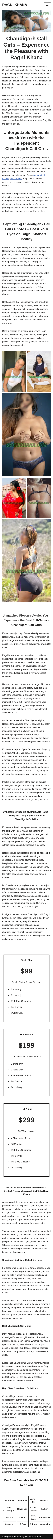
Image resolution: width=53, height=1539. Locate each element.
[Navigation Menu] (47, 4)
